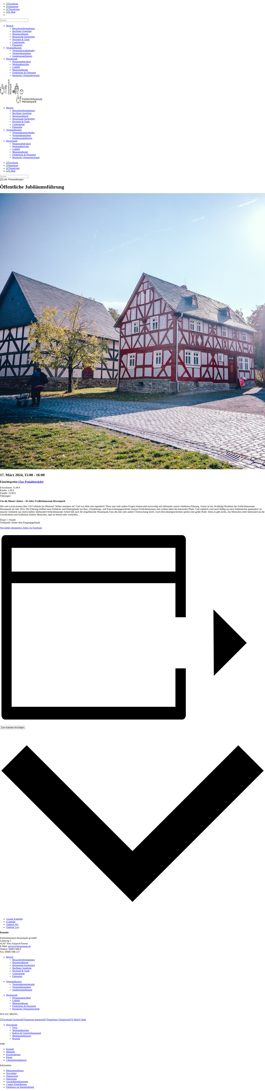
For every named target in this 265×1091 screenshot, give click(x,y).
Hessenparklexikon (21, 61)
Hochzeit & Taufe (21, 39)
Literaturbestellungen (16, 1060)
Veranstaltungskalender (23, 50)
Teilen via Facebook (32, 527)
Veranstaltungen (14, 47)
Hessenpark (11, 59)
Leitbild (16, 67)
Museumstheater (20, 70)
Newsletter (11, 1073)
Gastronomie (18, 42)
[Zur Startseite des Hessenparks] (132, 91)
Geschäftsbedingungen (17, 1081)
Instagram (39, 1019)
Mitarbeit (10, 1052)
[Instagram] (12, 6)
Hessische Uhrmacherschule (26, 75)
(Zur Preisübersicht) (30, 481)
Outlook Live (12, 927)
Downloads (11, 1025)
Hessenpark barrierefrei (23, 36)
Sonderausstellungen (22, 56)
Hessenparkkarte (20, 34)
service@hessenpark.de (19, 946)
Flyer (14, 1027)
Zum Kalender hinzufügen (12, 727)
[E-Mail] (10, 12)
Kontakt (10, 1049)
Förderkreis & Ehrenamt (24, 72)
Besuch (9, 25)
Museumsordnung (15, 1070)
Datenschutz (12, 1076)
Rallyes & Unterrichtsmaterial (26, 1033)
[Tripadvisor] (13, 9)
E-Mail (82, 1019)
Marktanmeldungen (21, 1036)
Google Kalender (14, 919)
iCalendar (10, 921)
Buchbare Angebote (22, 31)
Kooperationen (13, 1054)
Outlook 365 (12, 924)
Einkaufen (17, 45)
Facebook (17, 1019)
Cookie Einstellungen (16, 1084)
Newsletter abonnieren (11, 527)
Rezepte (16, 1038)
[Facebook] (12, 3)
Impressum (11, 1079)
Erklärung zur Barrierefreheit (20, 1087)
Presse (9, 1057)
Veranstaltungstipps (21, 53)
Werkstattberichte (20, 64)
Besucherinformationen (23, 28)
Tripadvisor (63, 1019)
